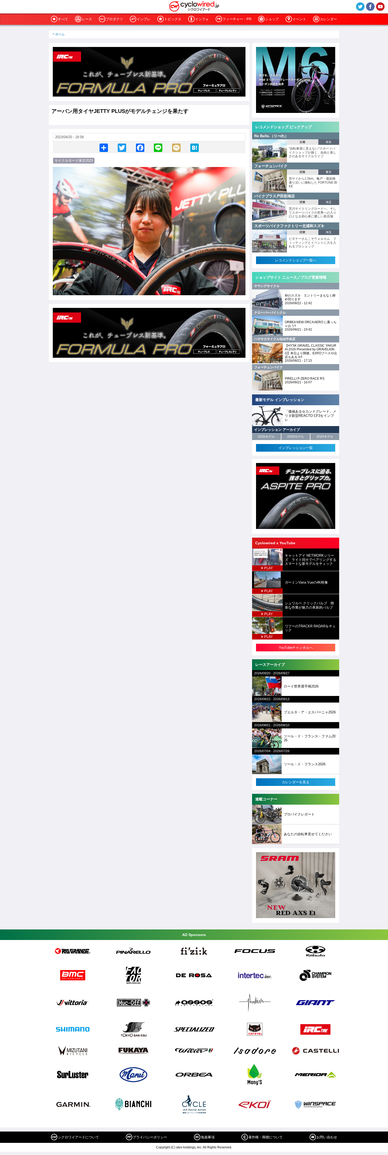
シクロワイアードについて (78, 1137)
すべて (63, 19)
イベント (299, 19)
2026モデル (266, 436)
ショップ (272, 19)
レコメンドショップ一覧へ (295, 260)
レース (87, 19)
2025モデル (295, 436)
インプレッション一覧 (295, 448)
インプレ (143, 19)
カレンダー (328, 19)
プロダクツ (114, 19)
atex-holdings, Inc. (189, 1147)
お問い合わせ (326, 1137)
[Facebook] (140, 147)
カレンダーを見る (295, 782)
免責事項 (208, 1137)
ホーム (60, 34)
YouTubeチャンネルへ (296, 648)
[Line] (158, 147)
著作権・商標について (265, 1137)
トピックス (172, 19)
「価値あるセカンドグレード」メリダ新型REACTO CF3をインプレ (310, 415)
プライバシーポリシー (150, 1137)
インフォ (202, 19)
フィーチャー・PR (237, 19)
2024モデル (324, 436)
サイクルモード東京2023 (74, 161)
